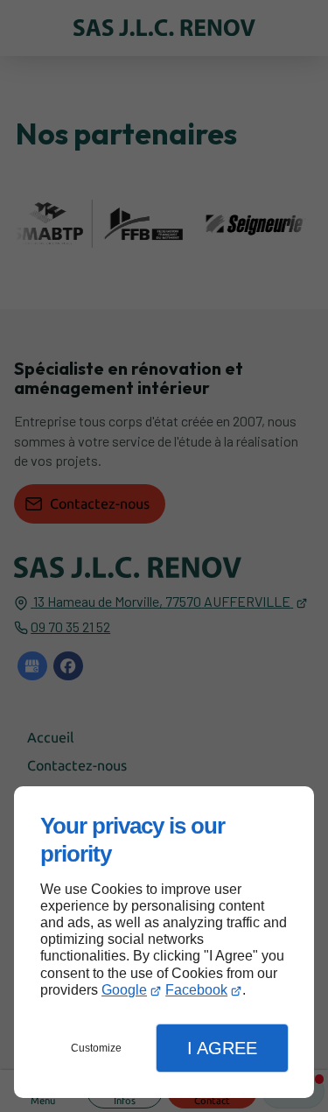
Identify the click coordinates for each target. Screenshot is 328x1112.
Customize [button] (96, 1048)
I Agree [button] (222, 1048)
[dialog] (164, 942)
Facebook (196, 989)
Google (124, 989)
